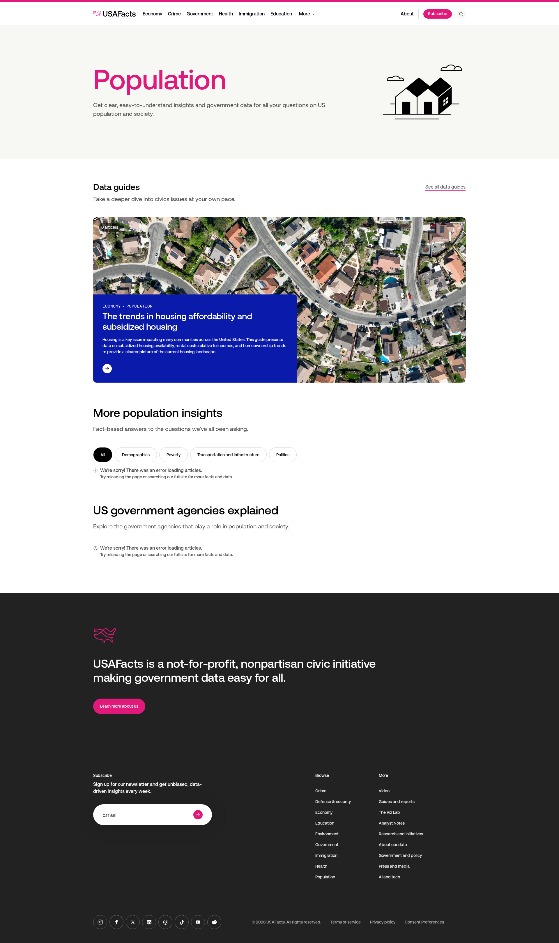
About (407, 14)
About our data (393, 844)
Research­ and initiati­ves (401, 834)
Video (384, 791)
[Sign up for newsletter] (198, 814)
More (304, 14)
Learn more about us (119, 706)
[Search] (461, 14)
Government (200, 14)
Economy (152, 14)
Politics (282, 454)
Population (325, 877)
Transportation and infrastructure (228, 454)
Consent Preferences (424, 922)
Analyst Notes (392, 823)
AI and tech (389, 877)
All (102, 454)
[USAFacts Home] (114, 14)
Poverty (174, 454)
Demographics (136, 454)
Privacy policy (382, 922)
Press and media (394, 866)
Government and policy (400, 855)
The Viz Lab (389, 812)
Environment (327, 834)
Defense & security (333, 801)
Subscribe (437, 13)
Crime (174, 14)
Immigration (252, 14)
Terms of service (345, 922)
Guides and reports (397, 801)
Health (226, 14)
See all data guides (445, 187)
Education (281, 14)
